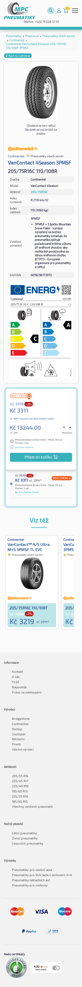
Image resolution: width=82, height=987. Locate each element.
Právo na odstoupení (26, 692)
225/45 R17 (20, 781)
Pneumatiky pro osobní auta (32, 870)
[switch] (56, 968)
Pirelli (16, 744)
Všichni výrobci (23, 749)
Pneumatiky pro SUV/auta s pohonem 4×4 (42, 875)
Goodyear (19, 734)
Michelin (18, 739)
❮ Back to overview (18, 55)
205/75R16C (39, 192)
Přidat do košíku (38, 457)
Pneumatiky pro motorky (30, 885)
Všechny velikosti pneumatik (32, 806)
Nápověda (19, 687)
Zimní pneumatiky (25, 838)
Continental (20, 724)
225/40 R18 (20, 786)
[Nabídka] (59, 964)
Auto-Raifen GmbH (28, 492)
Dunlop (17, 729)
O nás (16, 677)
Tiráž (15, 682)
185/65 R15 (20, 801)
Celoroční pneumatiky (27, 843)
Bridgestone (21, 718)
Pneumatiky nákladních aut (31, 880)
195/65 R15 (20, 791)
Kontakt (17, 671)
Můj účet (59, 10)
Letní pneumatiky (24, 833)
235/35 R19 (20, 796)
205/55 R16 (20, 776)
